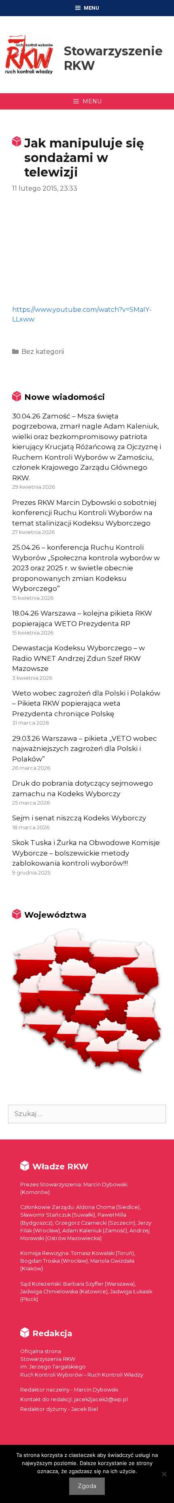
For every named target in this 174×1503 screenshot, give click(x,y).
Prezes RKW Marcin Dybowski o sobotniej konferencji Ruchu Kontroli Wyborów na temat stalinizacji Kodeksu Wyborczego (84, 512)
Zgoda (87, 1486)
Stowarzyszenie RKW (113, 58)
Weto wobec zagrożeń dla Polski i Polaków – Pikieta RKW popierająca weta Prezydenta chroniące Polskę (86, 703)
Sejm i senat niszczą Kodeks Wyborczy (79, 818)
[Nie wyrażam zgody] (164, 1474)
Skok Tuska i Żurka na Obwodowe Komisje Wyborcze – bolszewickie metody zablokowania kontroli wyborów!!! (86, 853)
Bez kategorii (42, 351)
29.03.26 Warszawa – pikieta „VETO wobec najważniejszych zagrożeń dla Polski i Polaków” (84, 748)
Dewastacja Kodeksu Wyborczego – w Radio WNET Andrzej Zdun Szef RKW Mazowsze (78, 658)
